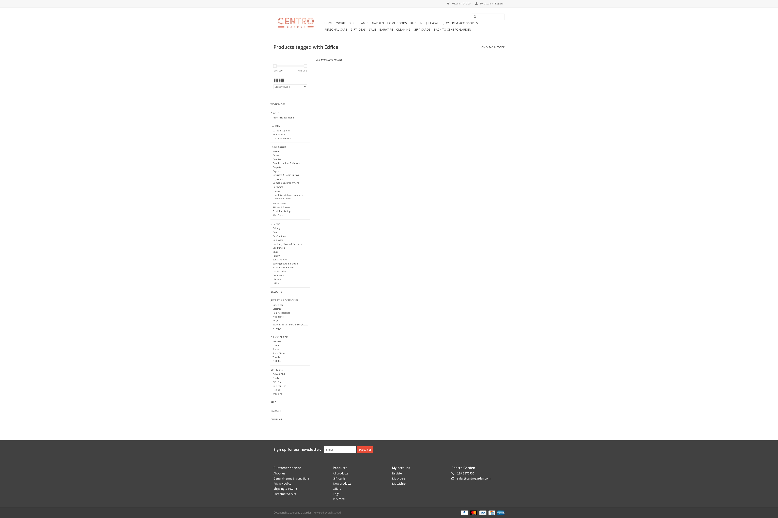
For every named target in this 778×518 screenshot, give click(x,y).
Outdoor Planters (282, 138)
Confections (279, 236)
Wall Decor (278, 215)
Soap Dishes (279, 353)
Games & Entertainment (286, 182)
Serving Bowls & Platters (285, 263)
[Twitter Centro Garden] (486, 449)
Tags (492, 47)
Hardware (278, 186)
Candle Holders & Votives (286, 163)
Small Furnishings (282, 211)
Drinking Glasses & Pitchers (287, 243)
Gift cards (422, 29)
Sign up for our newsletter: (297, 449)
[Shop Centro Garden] (298, 23)
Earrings (277, 308)
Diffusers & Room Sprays (286, 174)
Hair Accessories (281, 312)
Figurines (277, 178)
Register (397, 473)
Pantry (276, 255)
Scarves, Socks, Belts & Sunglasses (290, 324)
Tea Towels (278, 275)
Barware (386, 29)
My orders (398, 478)
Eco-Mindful (279, 247)
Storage (277, 328)
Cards (276, 377)
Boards (276, 231)
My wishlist (399, 483)
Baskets (276, 151)
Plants (363, 23)
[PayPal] (464, 512)
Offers (337, 488)
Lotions (276, 345)
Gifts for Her (279, 382)
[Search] (475, 17)
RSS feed (339, 499)
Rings (275, 320)
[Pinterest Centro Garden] (494, 449)
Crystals (276, 171)
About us (279, 473)
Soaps (276, 349)
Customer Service (285, 494)
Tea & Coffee (279, 271)
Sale (372, 29)
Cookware (278, 239)
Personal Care (335, 29)
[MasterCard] (473, 512)
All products (340, 473)
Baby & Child (279, 374)
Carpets (277, 167)
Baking (276, 228)
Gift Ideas (358, 29)
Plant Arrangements (283, 117)
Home (328, 23)
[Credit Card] (491, 512)
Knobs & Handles (283, 198)
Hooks (277, 191)
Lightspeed (334, 512)
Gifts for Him (279, 385)
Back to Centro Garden (452, 29)
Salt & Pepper (280, 259)
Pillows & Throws (281, 207)
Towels (276, 357)
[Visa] (482, 512)
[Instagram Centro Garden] (501, 449)
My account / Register (492, 3)
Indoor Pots (279, 134)
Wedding (277, 393)
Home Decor (280, 203)
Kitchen (416, 23)
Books (276, 155)
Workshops (345, 23)
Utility (276, 283)
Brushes (277, 341)
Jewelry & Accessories (461, 23)
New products (342, 483)
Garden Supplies (281, 130)
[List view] (281, 80)
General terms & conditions (292, 478)
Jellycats (433, 23)
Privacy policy (282, 483)
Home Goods (397, 23)
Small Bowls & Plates (283, 267)
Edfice (500, 47)
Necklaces (278, 316)
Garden (378, 23)
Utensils (277, 279)
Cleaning (403, 29)
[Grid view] (276, 80)
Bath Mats (278, 360)
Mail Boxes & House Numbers (288, 195)
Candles (277, 159)
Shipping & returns (286, 488)
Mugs (275, 251)
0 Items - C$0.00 (461, 3)
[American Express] (500, 512)
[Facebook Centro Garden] (479, 449)
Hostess (276, 389)
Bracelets (278, 304)
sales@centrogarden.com (474, 478)
